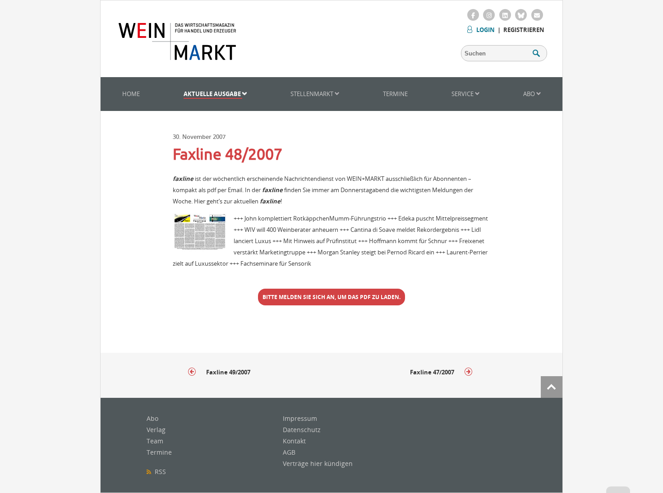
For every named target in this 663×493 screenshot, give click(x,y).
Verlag (156, 429)
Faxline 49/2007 (227, 372)
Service (463, 94)
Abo (529, 94)
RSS (158, 471)
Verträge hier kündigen (318, 463)
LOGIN (485, 30)
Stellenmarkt (312, 94)
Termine (395, 94)
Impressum (300, 418)
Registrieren (523, 30)
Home (131, 94)
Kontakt (294, 441)
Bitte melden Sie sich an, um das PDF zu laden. (331, 297)
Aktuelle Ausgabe (213, 94)
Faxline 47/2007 (433, 372)
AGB (289, 452)
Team (155, 441)
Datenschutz (302, 429)
